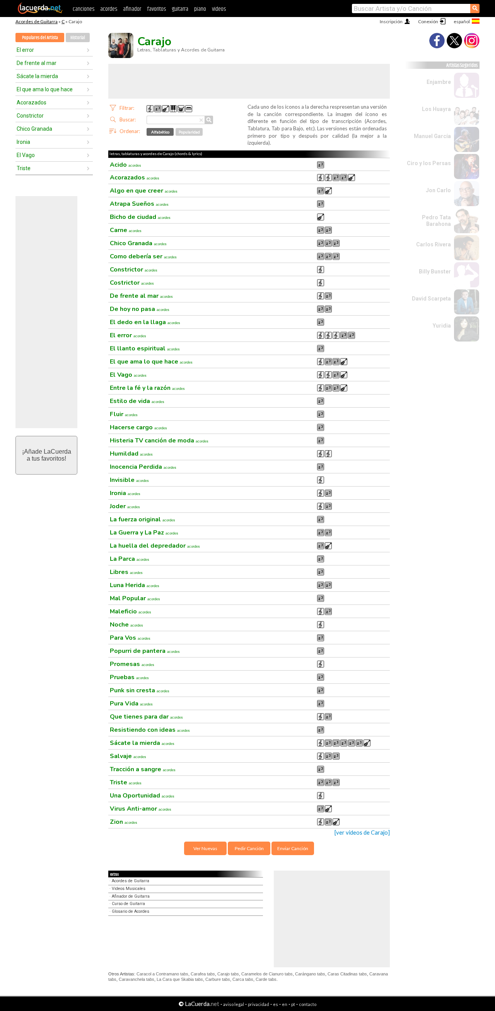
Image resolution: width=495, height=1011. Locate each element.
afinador (132, 9)
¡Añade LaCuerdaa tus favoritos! (46, 455)
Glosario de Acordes (130, 911)
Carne (126, 230)
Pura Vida (131, 703)
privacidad (258, 1004)
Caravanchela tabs (136, 979)
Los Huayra (436, 109)
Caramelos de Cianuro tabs (267, 974)
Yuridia (442, 326)
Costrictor (132, 282)
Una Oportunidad (142, 795)
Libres (126, 572)
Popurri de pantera (145, 651)
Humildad (131, 453)
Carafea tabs (203, 974)
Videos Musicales (128, 888)
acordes (108, 9)
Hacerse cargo (138, 427)
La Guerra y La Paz (144, 532)
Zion (123, 822)
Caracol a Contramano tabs (162, 974)
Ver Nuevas (205, 848)
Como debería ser (143, 256)
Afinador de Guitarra (131, 896)
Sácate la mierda (37, 76)
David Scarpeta (431, 298)
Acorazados (31, 102)
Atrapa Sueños (139, 204)
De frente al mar (36, 63)
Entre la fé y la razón (147, 388)
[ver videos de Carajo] (362, 832)
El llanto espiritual (145, 348)
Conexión (428, 21)
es (275, 1004)
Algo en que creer (144, 190)
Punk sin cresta (139, 690)
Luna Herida (134, 585)
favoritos (156, 9)
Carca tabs (242, 979)
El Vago (26, 155)
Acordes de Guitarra (36, 21)
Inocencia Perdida (143, 467)
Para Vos (130, 638)
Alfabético (160, 132)
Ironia (23, 142)
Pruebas (129, 677)
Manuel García (432, 136)
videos (219, 9)
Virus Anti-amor (140, 808)
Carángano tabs (310, 974)
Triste (24, 168)
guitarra (180, 9)
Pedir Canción (249, 848)
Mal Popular (135, 598)
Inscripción (391, 21)
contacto (307, 1004)
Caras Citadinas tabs (347, 974)
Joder (125, 506)
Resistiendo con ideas (150, 730)
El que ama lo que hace (45, 89)
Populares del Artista (40, 37)
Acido (125, 165)
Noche (126, 624)
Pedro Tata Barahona (436, 220)
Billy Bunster (435, 271)
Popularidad (189, 132)
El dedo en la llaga (145, 322)
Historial (77, 37)
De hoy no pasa (139, 309)
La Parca (129, 559)
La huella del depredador (155, 545)
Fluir (124, 414)
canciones (83, 9)
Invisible (129, 480)
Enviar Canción (292, 848)
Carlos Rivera (433, 244)
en (284, 1004)
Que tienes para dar (146, 716)
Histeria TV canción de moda (159, 440)
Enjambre (439, 82)
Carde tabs (266, 979)
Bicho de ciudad (140, 217)
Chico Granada (34, 129)
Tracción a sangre (143, 769)
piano (200, 9)
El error (25, 50)
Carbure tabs (217, 979)
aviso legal (233, 1004)
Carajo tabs (228, 974)
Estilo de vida (137, 401)
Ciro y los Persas (429, 163)
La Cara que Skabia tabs (180, 979)
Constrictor (30, 116)
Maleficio (130, 611)
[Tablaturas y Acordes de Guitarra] (40, 12)
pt (293, 1004)
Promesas (132, 664)
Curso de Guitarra (128, 903)
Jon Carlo (438, 190)
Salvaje (128, 756)
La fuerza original (142, 519)
